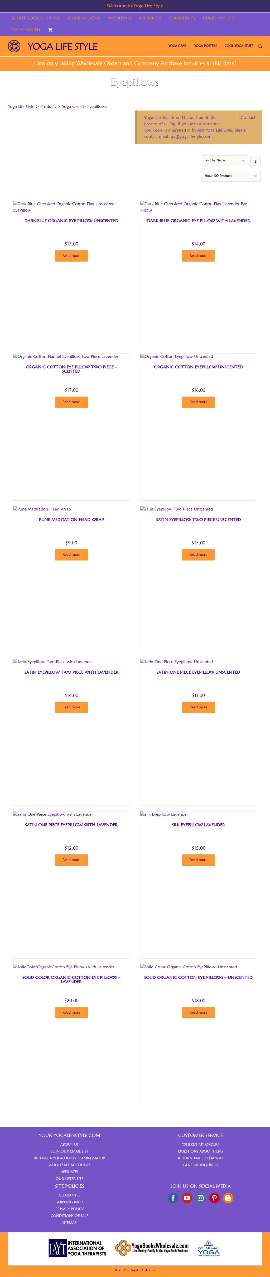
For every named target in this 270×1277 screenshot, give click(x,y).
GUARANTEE (69, 1195)
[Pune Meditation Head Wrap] (42, 509)
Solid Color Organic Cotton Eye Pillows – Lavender (71, 980)
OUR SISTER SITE (69, 1179)
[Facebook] (173, 1198)
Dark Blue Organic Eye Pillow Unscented (71, 221)
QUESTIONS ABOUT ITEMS (200, 1151)
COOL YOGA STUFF (239, 46)
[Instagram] (200, 1198)
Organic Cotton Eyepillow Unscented (198, 367)
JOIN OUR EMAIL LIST (69, 1151)
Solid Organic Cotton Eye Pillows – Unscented (198, 978)
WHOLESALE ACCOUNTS (69, 1165)
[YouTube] (187, 1198)
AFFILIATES (69, 1172)
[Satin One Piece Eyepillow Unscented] (176, 662)
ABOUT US (69, 1144)
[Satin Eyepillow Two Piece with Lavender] (53, 662)
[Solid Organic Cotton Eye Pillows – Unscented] (188, 967)
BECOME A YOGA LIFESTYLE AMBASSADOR (69, 1158)
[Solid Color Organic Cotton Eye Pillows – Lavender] (63, 967)
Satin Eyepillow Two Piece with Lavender (71, 672)
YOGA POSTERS (205, 46)
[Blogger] (228, 1198)
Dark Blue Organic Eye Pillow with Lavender (198, 221)
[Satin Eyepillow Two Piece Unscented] (176, 509)
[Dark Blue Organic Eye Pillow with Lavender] (198, 204)
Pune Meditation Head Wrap (71, 520)
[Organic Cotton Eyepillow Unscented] (176, 357)
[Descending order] (255, 162)
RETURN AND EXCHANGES (200, 1158)
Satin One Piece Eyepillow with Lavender (71, 825)
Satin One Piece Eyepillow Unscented (198, 672)
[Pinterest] (214, 1198)
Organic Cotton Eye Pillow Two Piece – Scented (71, 369)
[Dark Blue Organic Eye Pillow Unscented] (71, 204)
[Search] (260, 46)
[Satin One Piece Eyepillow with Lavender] (53, 815)
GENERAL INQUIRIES (200, 1165)
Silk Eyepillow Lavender (198, 825)
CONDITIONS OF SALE (69, 1216)
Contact (248, 118)
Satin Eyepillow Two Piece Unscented (198, 520)
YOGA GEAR (177, 46)
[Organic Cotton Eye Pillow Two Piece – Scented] (65, 357)
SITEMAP (69, 1223)
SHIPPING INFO (69, 1202)
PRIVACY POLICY (69, 1209)
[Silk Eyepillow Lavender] (164, 815)
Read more (71, 256)
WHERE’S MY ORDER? (200, 1144)
